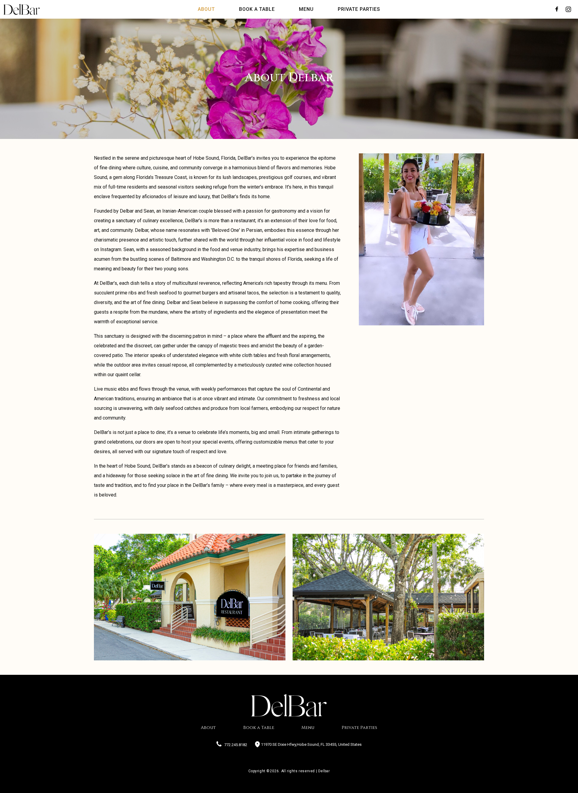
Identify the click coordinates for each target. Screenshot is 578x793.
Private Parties (359, 9)
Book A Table (257, 9)
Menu (306, 9)
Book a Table (258, 727)
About (206, 9)
